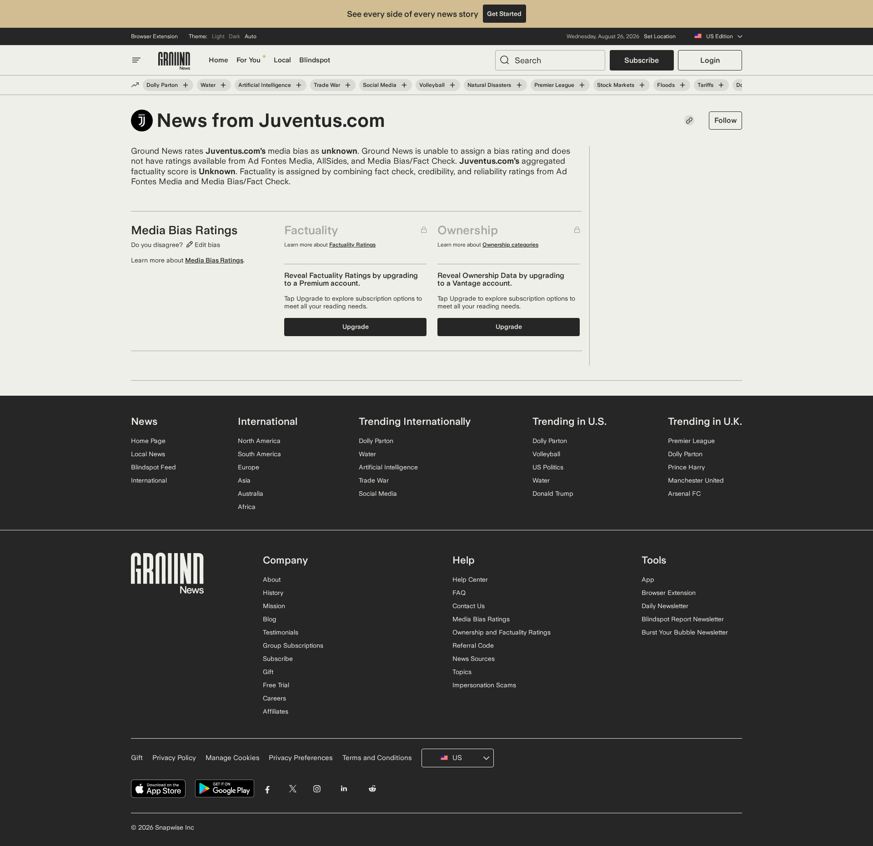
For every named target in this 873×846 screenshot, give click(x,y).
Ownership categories (510, 245)
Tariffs (705, 85)
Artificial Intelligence (264, 85)
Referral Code (473, 645)
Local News (148, 454)
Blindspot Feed (153, 467)
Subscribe (641, 60)
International (149, 480)
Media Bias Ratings (214, 260)
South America (259, 454)
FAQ (459, 592)
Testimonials (280, 632)
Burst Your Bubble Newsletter (685, 632)
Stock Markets (615, 85)
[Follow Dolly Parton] (185, 85)
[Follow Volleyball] (452, 85)
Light (218, 36)
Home (218, 60)
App (648, 579)
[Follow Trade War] (348, 85)
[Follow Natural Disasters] (519, 85)
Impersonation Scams (484, 685)
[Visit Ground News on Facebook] (267, 789)
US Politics (547, 467)
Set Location (660, 36)
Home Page (148, 440)
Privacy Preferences (301, 758)
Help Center (470, 579)
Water (208, 85)
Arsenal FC (684, 493)
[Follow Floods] (682, 85)
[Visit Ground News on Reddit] (372, 789)
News (144, 421)
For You (248, 60)
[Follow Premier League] (582, 85)
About (272, 579)
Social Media (379, 85)
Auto (250, 36)
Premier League (554, 85)
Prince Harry (686, 467)
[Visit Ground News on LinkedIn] (343, 789)
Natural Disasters (489, 85)
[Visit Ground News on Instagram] (316, 788)
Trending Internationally (415, 421)
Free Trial (276, 685)
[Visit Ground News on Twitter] (292, 789)
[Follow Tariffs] (721, 85)
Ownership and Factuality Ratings (501, 632)
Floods (666, 85)
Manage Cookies (233, 758)
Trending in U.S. (569, 421)
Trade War (327, 85)
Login (710, 60)
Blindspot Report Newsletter (683, 619)
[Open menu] (136, 60)
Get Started (504, 13)
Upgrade (355, 326)
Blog (269, 619)
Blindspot (314, 60)
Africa (247, 506)
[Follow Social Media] (404, 85)
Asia (244, 480)
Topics (462, 671)
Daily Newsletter (665, 605)
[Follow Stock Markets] (642, 85)
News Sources (473, 658)
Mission (274, 605)
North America (259, 440)
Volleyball (432, 85)
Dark (234, 36)
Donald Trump (552, 493)
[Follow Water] (223, 85)
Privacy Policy (174, 758)
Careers (274, 698)
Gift (268, 671)
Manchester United (696, 480)
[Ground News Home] (174, 61)
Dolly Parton (162, 85)
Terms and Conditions (377, 758)
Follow (725, 120)
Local (282, 60)
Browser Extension (154, 36)
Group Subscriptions (293, 645)
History (273, 592)
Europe (248, 467)
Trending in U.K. (705, 421)
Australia (250, 493)
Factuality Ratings (352, 245)
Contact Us (468, 605)
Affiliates (275, 711)
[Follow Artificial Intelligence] (299, 85)
